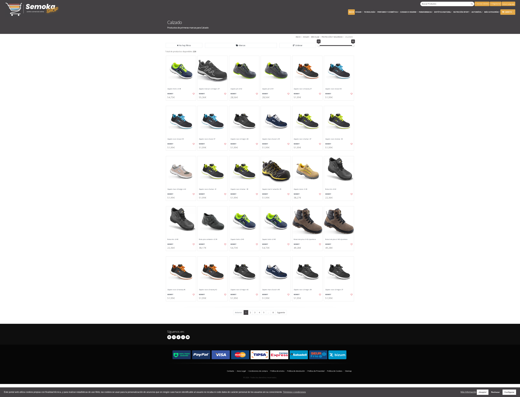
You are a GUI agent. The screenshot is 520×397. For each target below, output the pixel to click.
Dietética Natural (442, 12)
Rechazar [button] (495, 392)
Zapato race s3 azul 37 (207, 139)
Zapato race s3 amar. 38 (239, 189)
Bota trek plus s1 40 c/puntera (336, 239)
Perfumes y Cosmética (387, 12)
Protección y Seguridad (332, 37)
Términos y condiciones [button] (294, 392)
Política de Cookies (334, 371)
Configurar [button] (509, 392)
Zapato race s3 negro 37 (334, 289)
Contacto (230, 371)
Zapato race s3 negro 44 (239, 139)
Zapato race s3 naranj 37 (303, 89)
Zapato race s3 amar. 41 (207, 189)
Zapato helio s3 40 (269, 239)
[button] (241, 45)
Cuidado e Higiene (408, 12)
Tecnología (369, 12)
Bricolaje (315, 37)
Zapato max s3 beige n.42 (176, 189)
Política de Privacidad (316, 371)
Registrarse (496, 4)
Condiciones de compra (258, 371)
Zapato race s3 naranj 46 (176, 289)
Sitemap (348, 371)
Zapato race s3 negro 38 (302, 289)
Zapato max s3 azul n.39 (271, 139)
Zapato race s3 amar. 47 (302, 139)
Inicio (351, 12)
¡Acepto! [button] (483, 392)
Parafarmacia (425, 12)
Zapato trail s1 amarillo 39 (271, 189)
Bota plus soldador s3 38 (208, 239)
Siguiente (281, 312)
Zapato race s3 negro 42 (239, 289)
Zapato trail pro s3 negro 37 (209, 89)
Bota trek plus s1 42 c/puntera (305, 239)
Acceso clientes (483, 4)
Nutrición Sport (461, 12)
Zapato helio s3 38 (174, 89)
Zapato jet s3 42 (236, 89)
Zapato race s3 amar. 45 (334, 139)
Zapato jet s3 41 (268, 89)
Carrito (508, 12)
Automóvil (477, 12)
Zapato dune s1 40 (300, 189)
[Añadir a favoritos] (193, 93)
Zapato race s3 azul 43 (333, 89)
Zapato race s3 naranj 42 (208, 289)
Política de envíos (277, 371)
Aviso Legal (241, 371)
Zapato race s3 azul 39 (175, 139)
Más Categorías (491, 12)
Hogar (358, 12)
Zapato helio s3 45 (237, 239)
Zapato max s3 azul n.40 (271, 289)
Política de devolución (296, 371)
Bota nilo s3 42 (330, 189)
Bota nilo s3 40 (172, 239)
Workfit (170, 94)
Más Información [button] (468, 392)
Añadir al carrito (181, 103)
